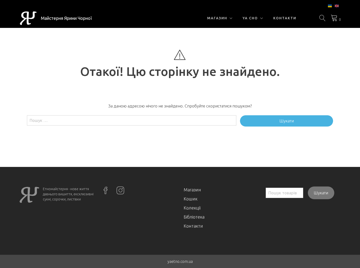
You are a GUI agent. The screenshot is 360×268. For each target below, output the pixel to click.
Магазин (217, 18)
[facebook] (106, 191)
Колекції (192, 207)
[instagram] (121, 191)
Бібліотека (194, 216)
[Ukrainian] (330, 5)
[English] (337, 5)
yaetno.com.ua (180, 261)
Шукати (321, 192)
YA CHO (250, 18)
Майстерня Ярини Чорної (66, 18)
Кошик (190, 198)
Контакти (284, 18)
